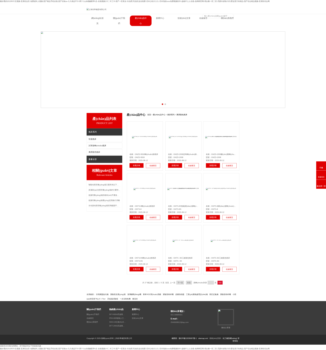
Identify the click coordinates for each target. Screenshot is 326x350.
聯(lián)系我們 (233, 5)
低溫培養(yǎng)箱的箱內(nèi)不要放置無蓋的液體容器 (104, 195)
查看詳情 (136, 165)
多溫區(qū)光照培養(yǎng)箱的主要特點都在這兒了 (104, 190)
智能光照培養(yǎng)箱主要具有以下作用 (104, 185)
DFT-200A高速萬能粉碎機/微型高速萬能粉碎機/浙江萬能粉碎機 (117, 326)
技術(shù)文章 (184, 18)
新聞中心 (160, 18)
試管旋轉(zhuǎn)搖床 (97, 146)
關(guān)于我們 (119, 20)
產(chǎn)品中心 (141, 20)
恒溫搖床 (92, 139)
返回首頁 (214, 5)
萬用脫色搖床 (94, 152)
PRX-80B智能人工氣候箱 (117, 318)
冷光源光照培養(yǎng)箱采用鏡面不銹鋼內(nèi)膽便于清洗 (104, 206)
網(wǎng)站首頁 (97, 20)
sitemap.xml (203, 338)
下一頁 (180, 283)
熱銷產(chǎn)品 (116, 309)
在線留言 (223, 5)
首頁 (149, 115)
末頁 (189, 283)
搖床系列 (170, 115)
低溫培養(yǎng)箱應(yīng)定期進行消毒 (104, 200)
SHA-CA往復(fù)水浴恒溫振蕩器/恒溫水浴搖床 (117, 322)
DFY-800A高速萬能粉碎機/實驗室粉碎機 (117, 314)
